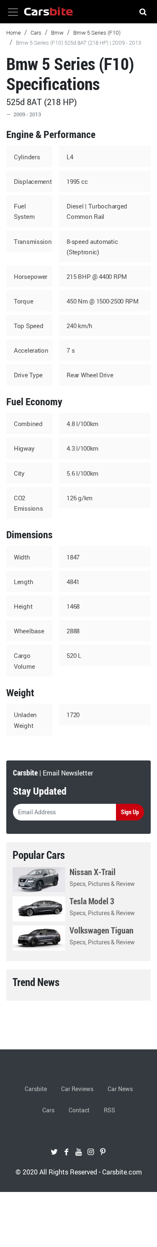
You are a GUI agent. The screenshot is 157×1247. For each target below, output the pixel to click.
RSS (109, 1110)
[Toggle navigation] (13, 12)
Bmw (57, 32)
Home (13, 32)
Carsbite (36, 1089)
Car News (120, 1089)
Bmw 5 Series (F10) (97, 32)
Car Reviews (77, 1089)
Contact (79, 1110)
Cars (36, 32)
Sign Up (130, 812)
